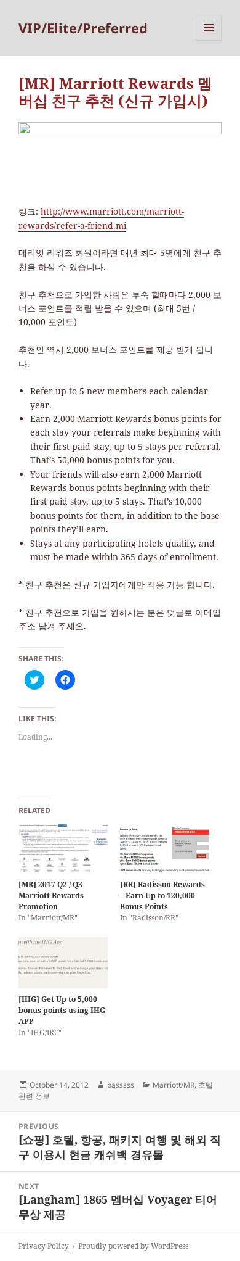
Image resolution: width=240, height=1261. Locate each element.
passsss (120, 1085)
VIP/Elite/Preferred (83, 28)
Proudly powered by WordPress (133, 1246)
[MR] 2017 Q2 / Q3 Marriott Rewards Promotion (51, 895)
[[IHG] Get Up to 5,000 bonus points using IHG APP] (63, 962)
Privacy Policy (43, 1246)
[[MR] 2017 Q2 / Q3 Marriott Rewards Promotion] (63, 848)
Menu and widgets (209, 40)
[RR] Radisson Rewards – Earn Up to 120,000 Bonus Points (162, 895)
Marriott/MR (173, 1085)
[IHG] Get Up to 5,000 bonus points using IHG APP (61, 1010)
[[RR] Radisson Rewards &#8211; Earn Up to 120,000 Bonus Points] (164, 848)
